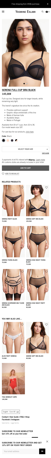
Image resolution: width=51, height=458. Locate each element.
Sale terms (5, 423)
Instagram (15, 419)
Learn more (40, 160)
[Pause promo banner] (47, 4)
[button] (25, 174)
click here (30, 132)
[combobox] (25, 149)
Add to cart (25, 168)
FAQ (22, 417)
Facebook (6, 419)
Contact (5, 417)
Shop (27, 417)
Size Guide (45, 153)
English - (11, 412)
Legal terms (15, 423)
